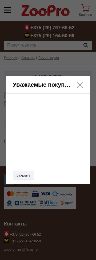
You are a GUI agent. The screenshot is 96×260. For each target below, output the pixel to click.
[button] (80, 85)
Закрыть (23, 175)
